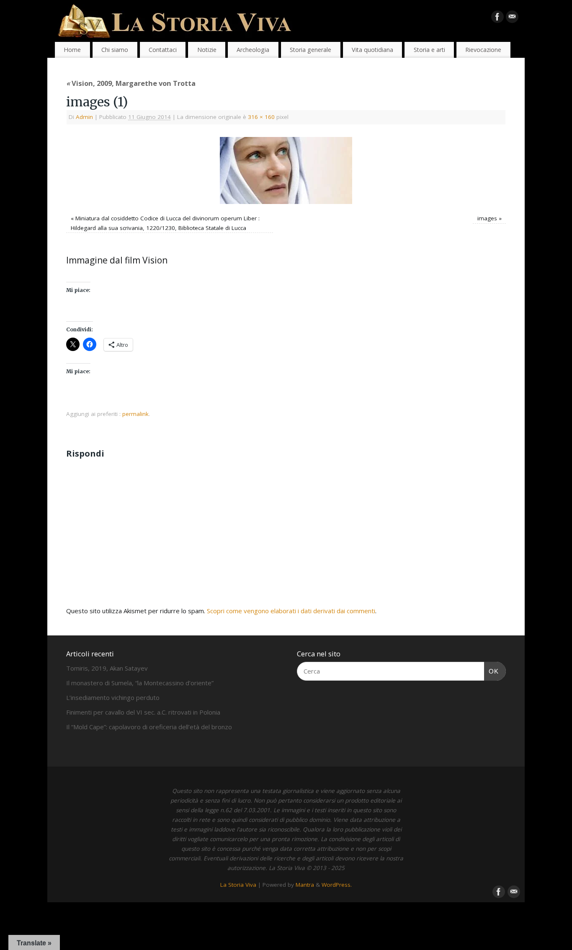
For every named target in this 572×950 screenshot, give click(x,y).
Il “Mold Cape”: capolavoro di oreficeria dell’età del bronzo (149, 727)
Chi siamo (114, 50)
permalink (135, 414)
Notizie (206, 50)
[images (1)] (286, 170)
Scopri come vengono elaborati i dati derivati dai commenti (291, 611)
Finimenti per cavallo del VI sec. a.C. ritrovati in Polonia (143, 712)
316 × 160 (261, 117)
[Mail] (512, 18)
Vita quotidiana (372, 50)
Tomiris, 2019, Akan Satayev (107, 668)
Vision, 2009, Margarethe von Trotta (131, 83)
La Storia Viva (238, 884)
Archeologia (253, 50)
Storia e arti (429, 50)
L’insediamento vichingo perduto (113, 697)
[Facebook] (497, 18)
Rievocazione (483, 50)
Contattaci (163, 50)
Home (72, 50)
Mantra (305, 884)
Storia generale (310, 50)
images (487, 218)
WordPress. (337, 884)
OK (491, 671)
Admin (84, 117)
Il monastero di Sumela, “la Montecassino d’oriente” (140, 683)
